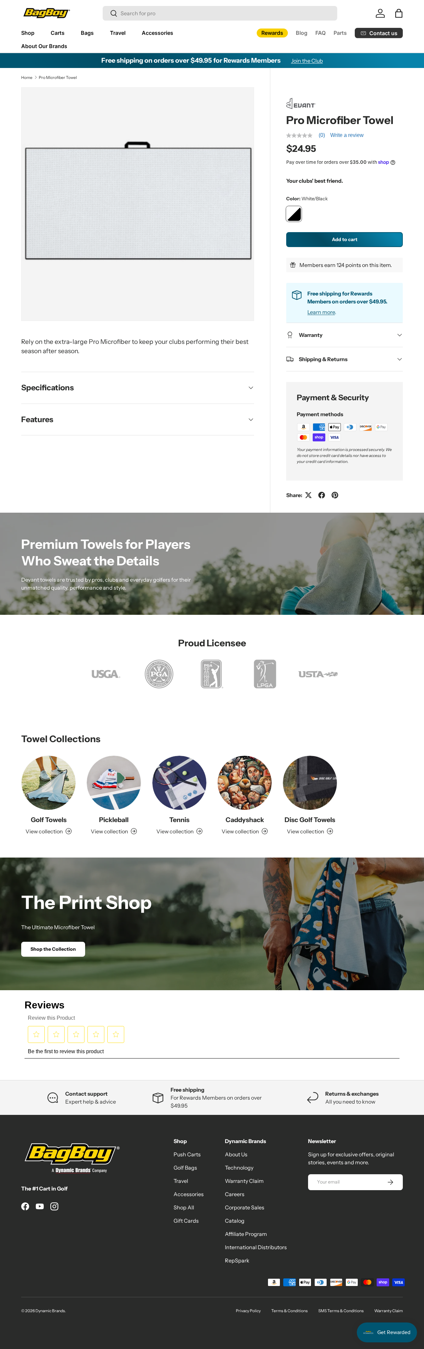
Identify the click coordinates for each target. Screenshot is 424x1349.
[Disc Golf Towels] (310, 783)
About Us (236, 1154)
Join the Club (307, 60)
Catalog (234, 1220)
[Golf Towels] (49, 783)
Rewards (272, 33)
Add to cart (344, 239)
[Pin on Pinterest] (335, 495)
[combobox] (220, 13)
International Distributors (256, 1247)
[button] (399, 13)
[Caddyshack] (245, 783)
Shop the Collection (53, 949)
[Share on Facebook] (321, 495)
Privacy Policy (248, 1310)
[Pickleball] (114, 783)
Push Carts (187, 1154)
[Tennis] (179, 783)
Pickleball (114, 820)
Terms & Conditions (289, 1310)
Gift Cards (186, 1220)
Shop (27, 33)
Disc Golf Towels (310, 820)
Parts (340, 33)
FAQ (320, 33)
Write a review (347, 135)
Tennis (179, 820)
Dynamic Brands (50, 1310)
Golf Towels (49, 820)
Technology (239, 1167)
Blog (301, 33)
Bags (87, 33)
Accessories (157, 33)
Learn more (321, 312)
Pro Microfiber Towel (58, 77)
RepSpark (237, 1260)
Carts (58, 33)
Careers (234, 1194)
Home (26, 77)
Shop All (184, 1207)
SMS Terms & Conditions (341, 1310)
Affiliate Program (246, 1234)
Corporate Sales (244, 1207)
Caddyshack (245, 820)
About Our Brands (44, 46)
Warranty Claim (244, 1181)
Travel (118, 33)
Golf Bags (185, 1167)
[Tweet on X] (308, 495)
